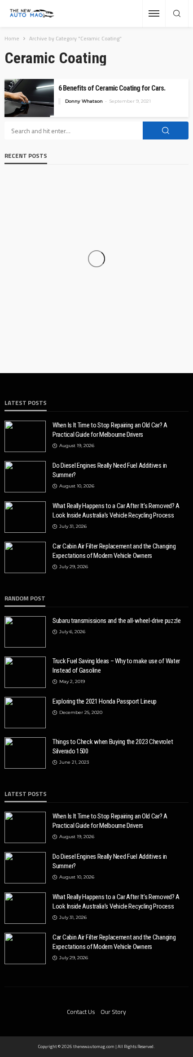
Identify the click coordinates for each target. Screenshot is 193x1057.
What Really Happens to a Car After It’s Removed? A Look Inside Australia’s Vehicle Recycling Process (116, 510)
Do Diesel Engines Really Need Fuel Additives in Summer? (110, 470)
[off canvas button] (154, 13)
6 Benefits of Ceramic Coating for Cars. (111, 88)
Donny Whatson (84, 101)
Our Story (113, 1011)
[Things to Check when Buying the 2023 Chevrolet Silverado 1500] (25, 753)
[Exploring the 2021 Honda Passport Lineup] (25, 712)
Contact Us (81, 1011)
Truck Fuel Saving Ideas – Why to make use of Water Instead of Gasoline (116, 665)
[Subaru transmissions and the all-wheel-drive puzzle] (25, 632)
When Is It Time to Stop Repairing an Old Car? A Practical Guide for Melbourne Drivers (110, 430)
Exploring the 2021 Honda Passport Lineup (105, 701)
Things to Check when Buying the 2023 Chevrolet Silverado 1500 (113, 746)
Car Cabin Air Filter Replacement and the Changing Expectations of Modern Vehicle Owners (114, 551)
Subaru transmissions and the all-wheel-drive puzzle (117, 621)
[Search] (176, 14)
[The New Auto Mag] (31, 14)
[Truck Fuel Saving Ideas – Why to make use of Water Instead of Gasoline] (25, 672)
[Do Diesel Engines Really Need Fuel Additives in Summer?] (25, 476)
